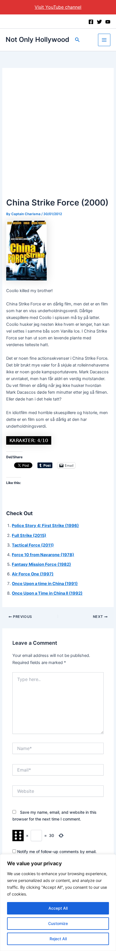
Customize (58, 923)
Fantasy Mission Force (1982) (41, 564)
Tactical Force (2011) (33, 545)
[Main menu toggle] (104, 40)
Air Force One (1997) (32, 574)
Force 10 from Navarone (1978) (43, 554)
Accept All (58, 908)
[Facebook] (90, 21)
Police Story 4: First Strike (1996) (45, 525)
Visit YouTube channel (58, 7)
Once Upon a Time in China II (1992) (47, 593)
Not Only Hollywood (37, 39)
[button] (77, 39)
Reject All (58, 938)
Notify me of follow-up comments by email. (57, 851)
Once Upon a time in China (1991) (45, 583)
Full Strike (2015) (29, 535)
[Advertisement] (58, 135)
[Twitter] (99, 21)
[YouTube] (107, 21)
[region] (58, 902)
